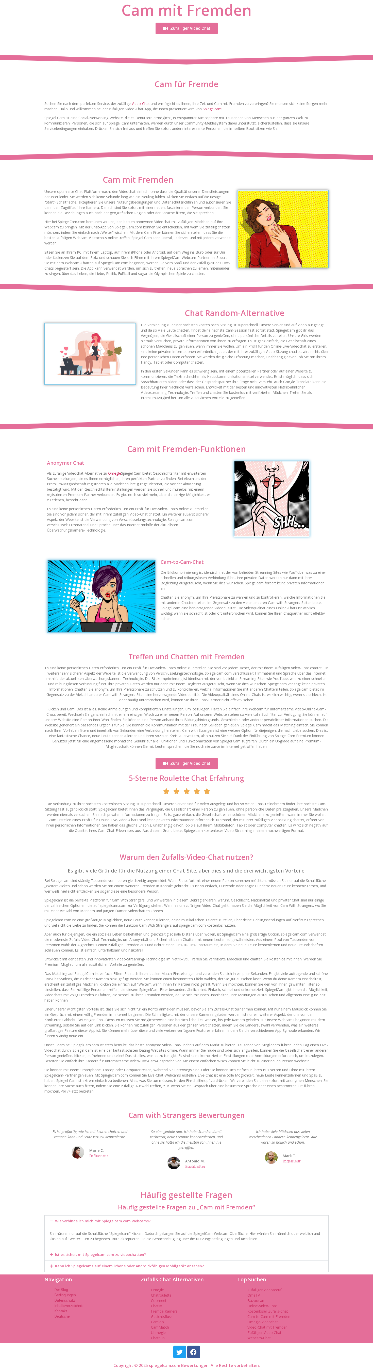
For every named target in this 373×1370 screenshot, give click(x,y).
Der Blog (61, 1290)
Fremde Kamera (164, 1311)
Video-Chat (141, 103)
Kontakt (61, 1311)
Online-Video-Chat (262, 1305)
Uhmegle (158, 1332)
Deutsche (62, 1316)
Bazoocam (256, 1300)
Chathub (158, 1337)
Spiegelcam (212, 108)
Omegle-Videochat (262, 1321)
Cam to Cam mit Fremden (268, 1316)
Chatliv (156, 1305)
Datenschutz (65, 1300)
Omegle (114, 473)
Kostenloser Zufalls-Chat (267, 1311)
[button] (186, 1221)
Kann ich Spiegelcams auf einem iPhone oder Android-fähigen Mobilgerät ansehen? (129, 1266)
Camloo (157, 1321)
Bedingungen (65, 1295)
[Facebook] (193, 1352)
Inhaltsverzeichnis (69, 1306)
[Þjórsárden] (179, 1352)
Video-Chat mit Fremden (267, 1327)
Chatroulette (161, 1295)
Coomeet (158, 1300)
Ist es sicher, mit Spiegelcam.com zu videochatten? (100, 1254)
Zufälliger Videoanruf (264, 1289)
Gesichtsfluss (162, 1316)
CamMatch (160, 1327)
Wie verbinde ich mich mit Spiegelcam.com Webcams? (102, 1221)
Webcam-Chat (259, 1337)
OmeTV (253, 1295)
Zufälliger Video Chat (264, 1332)
